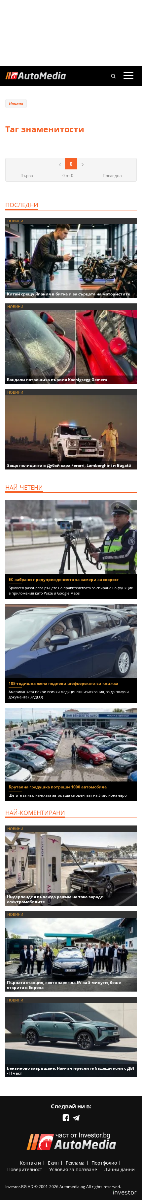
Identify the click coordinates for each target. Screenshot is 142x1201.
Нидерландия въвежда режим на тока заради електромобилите (55, 899)
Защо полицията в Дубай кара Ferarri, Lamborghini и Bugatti (69, 465)
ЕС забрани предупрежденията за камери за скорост (64, 579)
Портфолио (104, 1163)
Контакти (30, 1163)
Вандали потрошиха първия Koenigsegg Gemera (57, 379)
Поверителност (24, 1169)
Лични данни (119, 1169)
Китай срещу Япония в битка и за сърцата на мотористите (68, 294)
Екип (53, 1163)
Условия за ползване (73, 1169)
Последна (112, 175)
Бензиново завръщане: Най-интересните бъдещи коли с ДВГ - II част (71, 1070)
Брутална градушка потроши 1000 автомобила (58, 787)
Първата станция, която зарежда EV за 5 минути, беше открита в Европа (64, 985)
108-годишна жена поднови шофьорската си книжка (63, 683)
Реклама (75, 1163)
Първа (26, 175)
